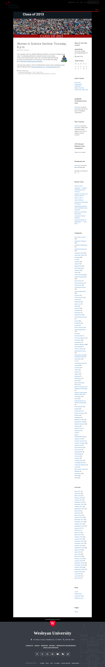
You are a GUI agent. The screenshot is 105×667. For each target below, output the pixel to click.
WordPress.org (79, 598)
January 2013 (78, 500)
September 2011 (79, 526)
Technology (78, 454)
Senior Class (78, 428)
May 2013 (77, 491)
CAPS (76, 272)
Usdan (76, 467)
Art (75, 259)
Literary (77, 372)
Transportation (79, 460)
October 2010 (78, 545)
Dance (76, 299)
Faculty (77, 325)
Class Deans (78, 281)
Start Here (78, 82)
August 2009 (78, 571)
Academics (56, 9)
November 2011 (79, 521)
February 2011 (79, 537)
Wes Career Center (80, 469)
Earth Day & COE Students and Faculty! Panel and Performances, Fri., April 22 (37, 73)
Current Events (79, 297)
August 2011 (78, 528)
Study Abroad (79, 447)
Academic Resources (81, 249)
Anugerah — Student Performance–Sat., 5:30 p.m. (81, 189)
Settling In (77, 430)
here (79, 152)
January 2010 (78, 560)
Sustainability (78, 452)
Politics (77, 415)
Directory (52, 645)
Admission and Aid (68, 9)
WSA (76, 478)
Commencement (79, 283)
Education (77, 312)
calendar (77, 270)
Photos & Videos (79, 413)
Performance (78, 411)
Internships (78, 359)
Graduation (78, 342)
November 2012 (79, 504)
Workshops (25, 70)
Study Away (78, 449)
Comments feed (79, 596)
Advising (77, 257)
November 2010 (79, 543)
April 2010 (77, 554)
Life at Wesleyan (81, 9)
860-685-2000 (69, 639)
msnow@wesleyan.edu (38, 67)
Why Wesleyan (46, 9)
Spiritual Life (78, 439)
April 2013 (77, 493)
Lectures (77, 367)
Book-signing (78, 268)
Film (76, 333)
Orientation (78, 396)
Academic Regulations (81, 245)
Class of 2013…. (79, 198)
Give (85, 2)
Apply (81, 2)
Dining (76, 306)
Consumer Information (65, 663)
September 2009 (79, 569)
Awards (77, 264)
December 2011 (79, 519)
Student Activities (80, 443)
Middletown (78, 378)
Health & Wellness (80, 344)
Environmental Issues (81, 317)
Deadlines (77, 302)
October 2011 (78, 524)
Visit (77, 2)
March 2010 (78, 556)
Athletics (77, 261)
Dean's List (78, 304)
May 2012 (77, 511)
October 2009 (79, 567)
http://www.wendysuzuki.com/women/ (31, 61)
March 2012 (78, 515)
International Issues (80, 351)
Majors (76, 374)
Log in (76, 591)
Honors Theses (79, 348)
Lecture (77, 365)
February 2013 (79, 498)
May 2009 (77, 578)
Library (77, 369)
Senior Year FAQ (79, 88)
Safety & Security (79, 424)
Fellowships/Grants (80, 329)
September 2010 (79, 547)
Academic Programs (80, 241)
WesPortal (44, 645)
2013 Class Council (80, 237)
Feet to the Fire (79, 327)
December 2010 (79, 541)
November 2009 (79, 565)
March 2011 (78, 534)
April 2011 (77, 532)
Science (20, 70)
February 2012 (79, 517)
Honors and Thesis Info (81, 89)
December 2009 (79, 563)
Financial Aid (78, 335)
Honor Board (78, 346)
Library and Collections (50, 647)
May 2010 (77, 552)
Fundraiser (78, 340)
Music (76, 380)
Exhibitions (78, 323)
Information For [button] (93, 2)
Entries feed (78, 593)
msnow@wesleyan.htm (52, 67)
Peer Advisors (79, 406)
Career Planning (79, 274)
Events (76, 321)
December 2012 (79, 502)
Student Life (78, 445)
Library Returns (79, 200)
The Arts (77, 456)
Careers (37, 645)
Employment (78, 315)
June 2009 (78, 576)
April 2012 (77, 513)
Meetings (77, 376)
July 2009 (77, 573)
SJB (76, 432)
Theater (77, 458)
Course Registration (80, 291)
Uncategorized (79, 462)
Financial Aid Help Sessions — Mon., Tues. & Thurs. (30, 72)
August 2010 (78, 550)
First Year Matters (80, 338)
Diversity (77, 308)
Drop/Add (77, 310)
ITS (75, 361)
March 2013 (78, 495)
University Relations (80, 465)
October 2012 (78, 506)
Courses (77, 295)
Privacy (47, 663)
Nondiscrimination (75, 663)
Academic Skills (79, 253)
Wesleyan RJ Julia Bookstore (66, 645)
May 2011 (77, 530)
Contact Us (29, 645)
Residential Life (79, 422)
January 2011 (78, 539)
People (76, 409)
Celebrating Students (81, 277)
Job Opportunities (80, 363)
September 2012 (79, 508)
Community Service (80, 287)
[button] (97, 9)
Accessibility (57, 663)
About (90, 9)
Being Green (78, 266)
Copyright (42, 663)
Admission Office (79, 255)
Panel (76, 398)
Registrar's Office (79, 419)
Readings (77, 417)
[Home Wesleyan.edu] (52, 624)
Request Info (71, 2)
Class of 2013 (33, 14)
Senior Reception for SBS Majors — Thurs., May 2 (81, 221)
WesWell (77, 471)
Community (78, 285)
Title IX (51, 663)
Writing (76, 475)
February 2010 (79, 558)
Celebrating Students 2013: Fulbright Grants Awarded (81, 208)
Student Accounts (80, 441)
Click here (77, 107)
